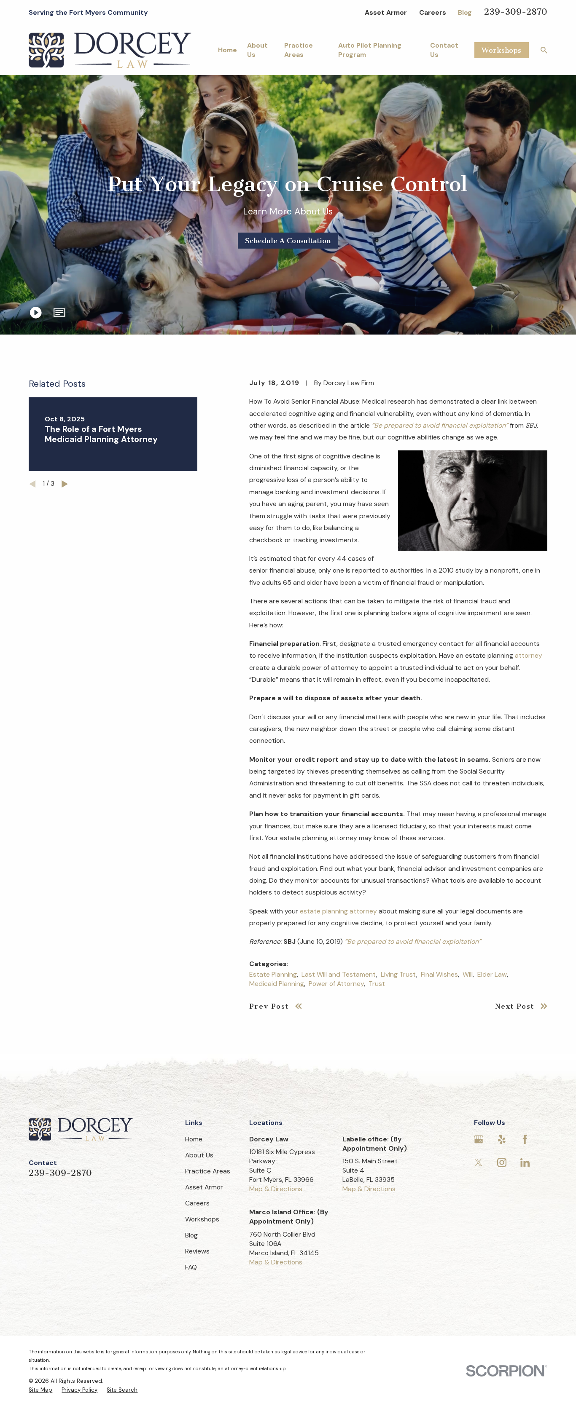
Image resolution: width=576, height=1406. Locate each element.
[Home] (110, 50)
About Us (199, 1155)
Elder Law (492, 974)
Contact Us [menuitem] (444, 50)
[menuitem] (40, 1390)
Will (468, 974)
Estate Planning (273, 974)
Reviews (197, 1251)
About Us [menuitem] (257, 50)
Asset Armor (386, 12)
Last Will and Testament (338, 974)
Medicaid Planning (276, 983)
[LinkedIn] (525, 1162)
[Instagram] (501, 1162)
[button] (59, 312)
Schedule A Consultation (288, 240)
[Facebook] (525, 1139)
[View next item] (64, 483)
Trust (377, 983)
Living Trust (398, 974)
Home (193, 1139)
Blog (465, 12)
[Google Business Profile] (478, 1139)
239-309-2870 (515, 12)
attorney (528, 655)
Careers (432, 12)
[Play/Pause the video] (35, 312)
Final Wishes (439, 974)
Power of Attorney (336, 983)
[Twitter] (478, 1162)
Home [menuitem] (227, 50)
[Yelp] (501, 1139)
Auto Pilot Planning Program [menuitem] (369, 50)
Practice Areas (207, 1171)
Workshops (501, 50)
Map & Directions (275, 1188)
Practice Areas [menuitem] (298, 50)
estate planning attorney (338, 911)
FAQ (191, 1267)
